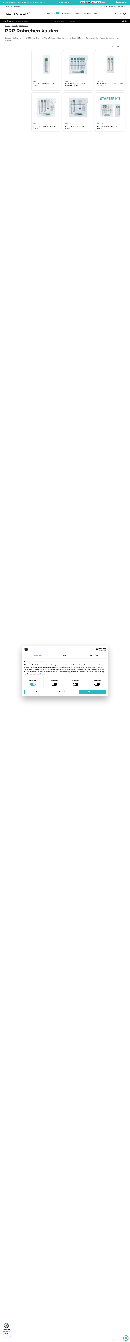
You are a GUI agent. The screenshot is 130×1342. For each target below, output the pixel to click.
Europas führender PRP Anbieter (65, 21)
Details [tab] (65, 655)
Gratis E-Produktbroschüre (12, 6)
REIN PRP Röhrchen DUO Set (44, 126)
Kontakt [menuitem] (78, 13)
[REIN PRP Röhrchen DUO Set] (46, 107)
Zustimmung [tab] (36, 655)
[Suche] (116, 13)
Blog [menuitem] (95, 13)
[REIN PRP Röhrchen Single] (46, 65)
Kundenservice (122, 2)
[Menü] (9, 1323)
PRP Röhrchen (23, 25)
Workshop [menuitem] (87, 13)
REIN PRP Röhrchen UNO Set (76, 126)
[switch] (54, 684)
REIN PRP (36, 81)
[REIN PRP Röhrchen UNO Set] (78, 107)
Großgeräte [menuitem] (66, 13)
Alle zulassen (92, 692)
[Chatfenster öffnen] (125, 1338)
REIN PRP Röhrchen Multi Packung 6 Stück (75, 85)
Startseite (7, 25)
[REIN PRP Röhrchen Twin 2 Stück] (110, 65)
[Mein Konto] (120, 13)
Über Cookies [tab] (93, 655)
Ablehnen (37, 692)
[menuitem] (13, 7)
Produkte (15, 25)
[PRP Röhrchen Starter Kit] (110, 107)
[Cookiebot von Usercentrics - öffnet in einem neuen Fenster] (97, 649)
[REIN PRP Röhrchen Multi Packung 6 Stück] (78, 65)
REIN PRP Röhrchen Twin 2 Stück (110, 83)
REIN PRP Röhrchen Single (43, 83)
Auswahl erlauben (65, 692)
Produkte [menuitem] (50, 13)
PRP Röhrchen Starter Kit (107, 126)
